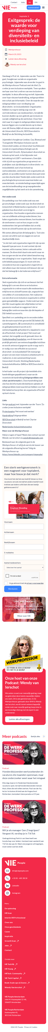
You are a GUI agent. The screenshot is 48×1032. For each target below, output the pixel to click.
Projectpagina (8, 411)
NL (30, 2)
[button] (43, 7)
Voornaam (8, 522)
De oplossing (10, 908)
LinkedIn (15, 885)
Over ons (9, 922)
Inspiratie (23, 16)
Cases (7, 931)
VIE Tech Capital (12, 978)
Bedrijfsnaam (9, 542)
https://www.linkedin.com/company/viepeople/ (22, 454)
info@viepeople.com (20, 871)
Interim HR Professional (15, 918)
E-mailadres (9, 552)
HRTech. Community (13, 973)
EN (36, 2)
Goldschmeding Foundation (14, 339)
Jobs (23, 2)
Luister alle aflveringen (19, 719)
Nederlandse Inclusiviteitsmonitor (17, 427)
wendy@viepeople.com (33, 438)
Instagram (16, 893)
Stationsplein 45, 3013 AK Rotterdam (13, 1013)
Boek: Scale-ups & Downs (16, 983)
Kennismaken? (33, 7)
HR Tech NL (9, 964)
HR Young (9, 969)
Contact (14, 2)
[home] (9, 8)
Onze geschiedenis (13, 927)
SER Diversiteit (8, 419)
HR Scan (8, 913)
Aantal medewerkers (12, 563)
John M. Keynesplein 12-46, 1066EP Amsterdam (16, 1000)
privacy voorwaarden (35, 583)
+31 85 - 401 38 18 (19, 878)
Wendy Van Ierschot (13, 987)
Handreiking (7, 415)
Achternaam (9, 532)
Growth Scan (10, 941)
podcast (12, 404)
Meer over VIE (24, 616)
